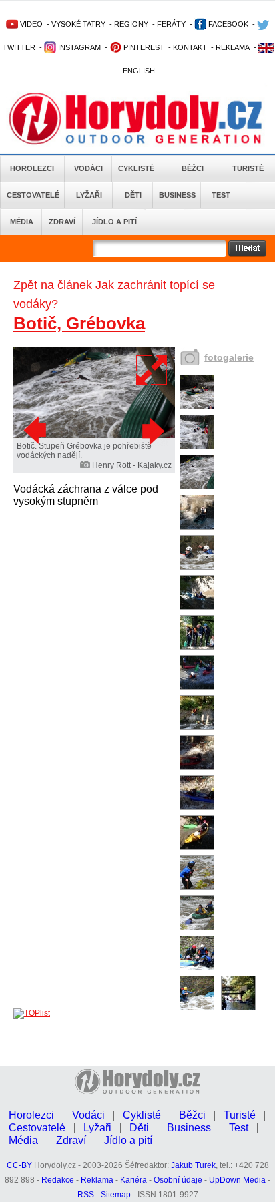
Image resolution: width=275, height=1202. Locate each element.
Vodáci (88, 168)
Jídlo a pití (114, 222)
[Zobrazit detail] (197, 406)
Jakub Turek (193, 1165)
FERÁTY (171, 24)
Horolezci (32, 168)
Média (21, 222)
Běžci (193, 168)
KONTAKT (190, 47)
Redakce (57, 1180)
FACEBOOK (227, 24)
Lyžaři (89, 195)
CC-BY (19, 1165)
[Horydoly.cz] (137, 119)
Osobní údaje (178, 1180)
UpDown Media (237, 1180)
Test (221, 195)
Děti (133, 195)
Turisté (248, 168)
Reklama (97, 1180)
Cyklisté (136, 168)
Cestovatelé (33, 195)
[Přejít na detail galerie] (94, 435)
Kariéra (133, 1180)
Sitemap (116, 1194)
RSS (85, 1194)
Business (177, 195)
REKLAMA (233, 47)
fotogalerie (229, 357)
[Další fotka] (151, 430)
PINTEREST (142, 47)
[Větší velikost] (152, 370)
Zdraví (62, 222)
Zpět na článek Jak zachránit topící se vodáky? (114, 294)
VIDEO (30, 24)
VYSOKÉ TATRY (78, 24)
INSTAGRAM (78, 47)
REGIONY (131, 24)
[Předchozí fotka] (36, 430)
